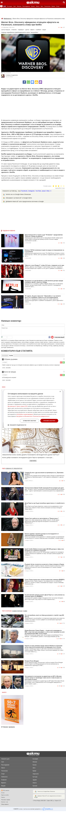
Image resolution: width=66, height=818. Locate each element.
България (9, 6)
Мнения (19, 6)
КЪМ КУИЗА (33, 460)
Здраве (35, 779)
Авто (42, 6)
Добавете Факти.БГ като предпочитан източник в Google (25, 201)
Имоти (37, 6)
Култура (35, 776)
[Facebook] (24, 82)
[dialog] (33, 409)
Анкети (35, 782)
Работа (3, 797)
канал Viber (46, 191)
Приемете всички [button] (49, 420)
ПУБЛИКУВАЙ (59, 337)
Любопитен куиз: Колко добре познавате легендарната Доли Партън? (30, 455)
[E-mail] (36, 82)
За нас (3, 792)
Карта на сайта (5, 795)
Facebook (24, 191)
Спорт (57, 6)
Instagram (31, 191)
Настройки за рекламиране (25, 414)
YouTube (38, 191)
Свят (14, 6)
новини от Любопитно (13, 468)
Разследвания (26, 6)
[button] (17, 425)
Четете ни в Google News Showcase (46, 791)
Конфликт (4, 779)
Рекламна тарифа (5, 799)
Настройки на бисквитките (24, 416)
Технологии (47, 6)
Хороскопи (36, 773)
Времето (3, 782)
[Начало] (33, 2)
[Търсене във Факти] (64, 2)
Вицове (3, 785)
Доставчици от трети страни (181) (18, 406)
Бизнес (33, 6)
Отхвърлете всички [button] (29, 420)
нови (25, 611)
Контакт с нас (4, 802)
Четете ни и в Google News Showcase (18, 194)
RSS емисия (6, 790)
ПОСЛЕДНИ (5, 355)
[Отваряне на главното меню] (1, 2)
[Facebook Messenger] (32, 82)
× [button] (60, 391)
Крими (53, 6)
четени (8, 611)
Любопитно (8, 18)
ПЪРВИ (11, 355)
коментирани (17, 611)
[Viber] (40, 82)
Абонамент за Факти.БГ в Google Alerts (19, 198)
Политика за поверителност (41, 416)
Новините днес (5, 759)
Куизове (35, 785)
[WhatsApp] (28, 82)
